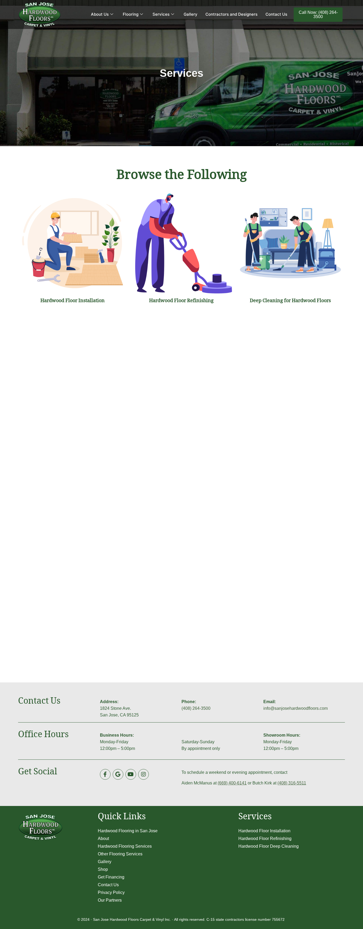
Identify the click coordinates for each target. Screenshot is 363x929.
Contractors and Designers (231, 14)
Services (161, 14)
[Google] (118, 774)
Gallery (190, 14)
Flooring (130, 14)
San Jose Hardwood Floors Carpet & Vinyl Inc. (132, 919)
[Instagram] (143, 774)
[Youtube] (130, 774)
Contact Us (276, 14)
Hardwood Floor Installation (72, 301)
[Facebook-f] (105, 774)
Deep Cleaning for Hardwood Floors (290, 301)
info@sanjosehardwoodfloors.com (295, 708)
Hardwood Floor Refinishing (181, 301)
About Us (100, 14)
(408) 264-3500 (196, 708)
